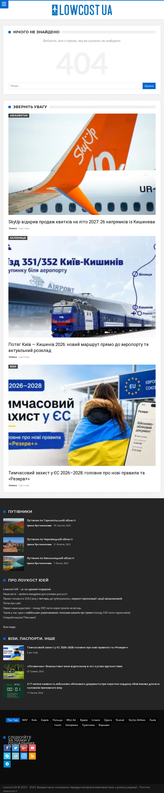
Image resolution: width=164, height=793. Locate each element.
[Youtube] (32, 748)
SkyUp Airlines (137, 720)
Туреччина (88, 725)
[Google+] (23, 748)
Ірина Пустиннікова (39, 525)
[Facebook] (7, 748)
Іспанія (96, 720)
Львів (152, 720)
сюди (12, 626)
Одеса (108, 720)
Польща (57, 720)
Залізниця (18, 237)
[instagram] (23, 756)
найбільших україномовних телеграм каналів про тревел (60, 612)
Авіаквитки (19, 115)
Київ (34, 720)
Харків (45, 720)
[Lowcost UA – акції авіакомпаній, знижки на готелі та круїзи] (82, 4)
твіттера (44, 598)
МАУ (25, 720)
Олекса (13, 228)
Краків (84, 720)
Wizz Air (71, 720)
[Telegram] (7, 764)
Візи (13, 366)
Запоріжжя (71, 725)
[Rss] (32, 756)
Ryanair (120, 720)
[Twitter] (15, 748)
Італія (57, 725)
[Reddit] (15, 756)
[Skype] (7, 756)
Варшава (104, 725)
